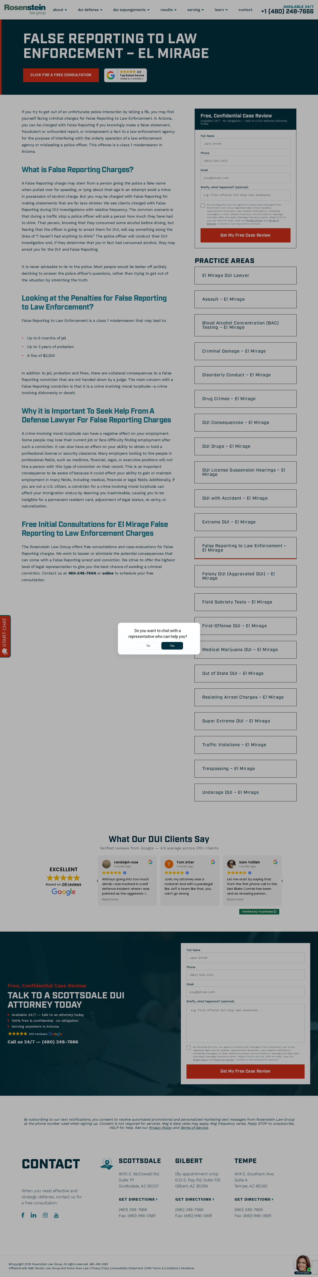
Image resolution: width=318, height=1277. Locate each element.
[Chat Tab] (159, 638)
